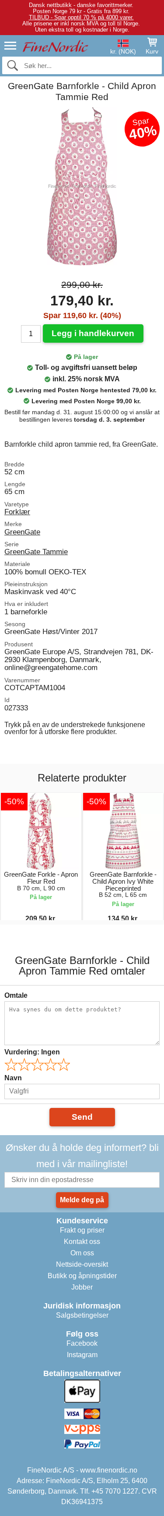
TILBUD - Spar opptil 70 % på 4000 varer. (81, 17)
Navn (13, 1078)
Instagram (82, 1354)
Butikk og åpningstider (82, 1275)
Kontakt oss (82, 1241)
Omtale (16, 995)
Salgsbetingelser (82, 1315)
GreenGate (22, 531)
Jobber (82, 1287)
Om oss (82, 1253)
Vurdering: (32, 1052)
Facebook (82, 1343)
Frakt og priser (82, 1230)
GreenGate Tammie (36, 551)
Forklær (17, 511)
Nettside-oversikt (82, 1264)
